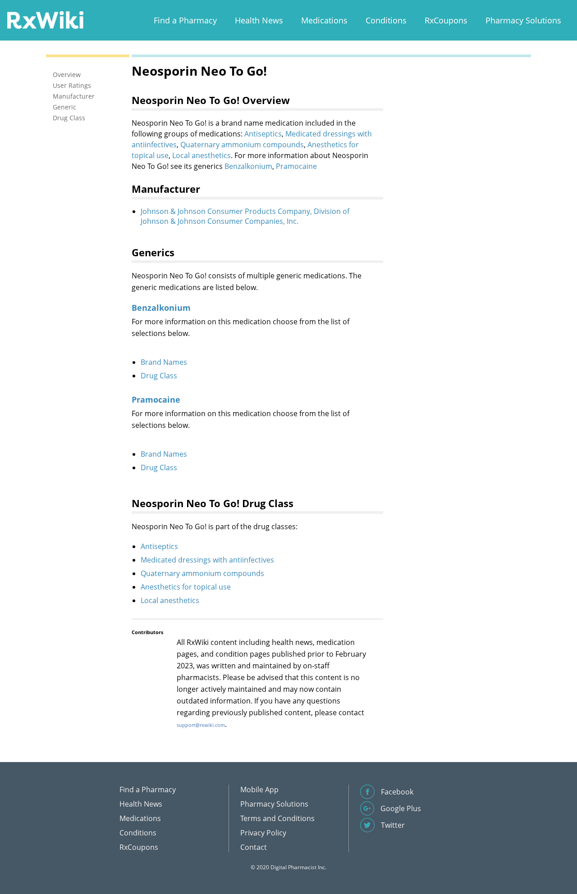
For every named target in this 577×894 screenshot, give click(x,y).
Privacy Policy (263, 833)
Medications (324, 20)
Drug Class (159, 376)
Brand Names (164, 362)
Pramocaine (296, 166)
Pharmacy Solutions (523, 20)
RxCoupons (446, 20)
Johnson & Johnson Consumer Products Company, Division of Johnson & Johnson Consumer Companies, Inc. (245, 216)
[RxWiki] (45, 19)
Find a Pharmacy (185, 20)
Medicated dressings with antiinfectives (207, 560)
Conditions (386, 20)
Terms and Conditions (277, 818)
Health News (259, 20)
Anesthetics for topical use (186, 587)
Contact (253, 847)
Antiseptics (263, 134)
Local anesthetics (201, 155)
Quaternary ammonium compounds (242, 145)
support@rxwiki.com (201, 725)
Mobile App (259, 789)
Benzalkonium (248, 166)
